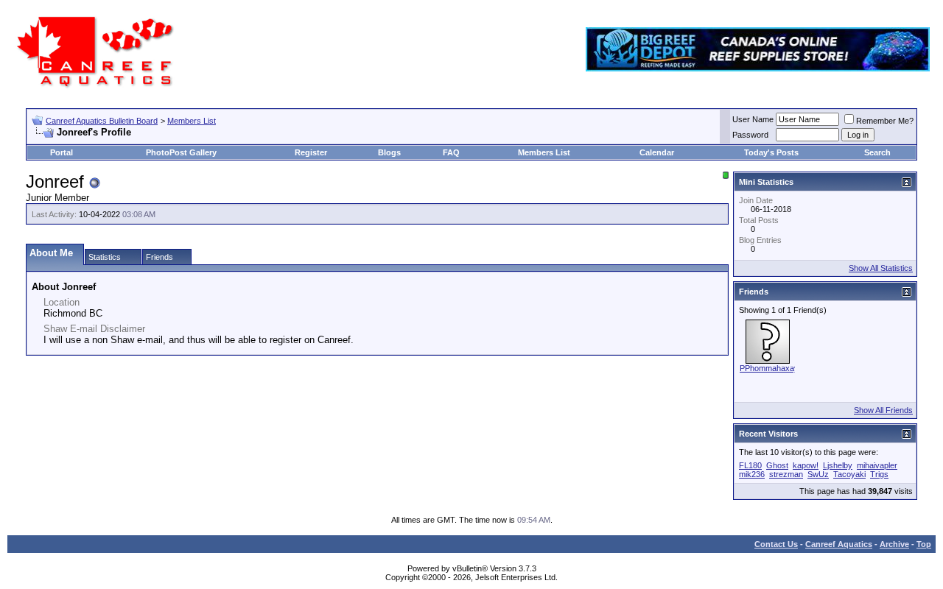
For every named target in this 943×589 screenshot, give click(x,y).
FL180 (750, 465)
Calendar (656, 152)
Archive (894, 544)
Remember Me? (885, 120)
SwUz (818, 474)
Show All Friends (883, 410)
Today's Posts (771, 152)
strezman (786, 474)
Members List (191, 120)
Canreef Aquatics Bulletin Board (102, 120)
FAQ (451, 152)
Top (923, 544)
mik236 (752, 474)
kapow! (805, 465)
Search (877, 152)
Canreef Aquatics (838, 544)
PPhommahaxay (769, 368)
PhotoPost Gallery (181, 152)
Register (311, 152)
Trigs (879, 474)
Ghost (777, 465)
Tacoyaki (849, 474)
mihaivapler (877, 465)
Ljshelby (837, 465)
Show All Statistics (881, 268)
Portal (61, 152)
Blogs (389, 152)
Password (750, 134)
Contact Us (776, 544)
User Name (753, 119)
